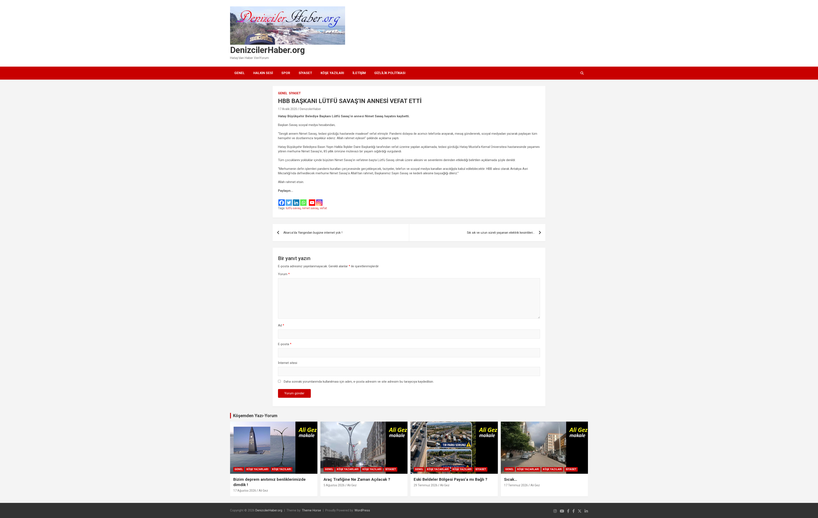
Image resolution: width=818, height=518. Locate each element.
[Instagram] (319, 200)
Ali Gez (263, 490)
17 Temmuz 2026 (516, 485)
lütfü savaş (293, 208)
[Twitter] (289, 200)
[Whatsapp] (303, 200)
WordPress (362, 510)
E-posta (284, 344)
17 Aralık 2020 (287, 109)
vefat (323, 208)
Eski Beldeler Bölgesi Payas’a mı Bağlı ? (450, 479)
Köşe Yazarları (257, 469)
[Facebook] (281, 200)
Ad (281, 325)
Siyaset (305, 73)
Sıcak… (510, 479)
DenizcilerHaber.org (267, 50)
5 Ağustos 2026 (334, 485)
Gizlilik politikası (389, 73)
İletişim (359, 73)
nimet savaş (310, 208)
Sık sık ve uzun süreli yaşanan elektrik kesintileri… (501, 233)
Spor (285, 73)
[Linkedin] (296, 200)
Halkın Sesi (263, 73)
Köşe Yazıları (332, 73)
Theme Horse (311, 510)
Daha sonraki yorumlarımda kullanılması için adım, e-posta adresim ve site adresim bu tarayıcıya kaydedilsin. (359, 381)
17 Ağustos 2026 (244, 490)
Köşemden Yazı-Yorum (255, 415)
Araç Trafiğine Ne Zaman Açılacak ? (357, 479)
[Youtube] (312, 200)
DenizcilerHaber (310, 109)
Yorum (284, 274)
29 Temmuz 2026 (426, 485)
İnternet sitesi (287, 363)
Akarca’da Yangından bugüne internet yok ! (312, 233)
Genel (239, 73)
